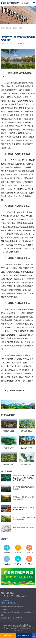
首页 (2, 28)
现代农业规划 (17, 28)
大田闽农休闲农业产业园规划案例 (13, 448)
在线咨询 (8, 635)
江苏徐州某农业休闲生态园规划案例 (13, 464)
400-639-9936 (23, 635)
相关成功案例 (8, 415)
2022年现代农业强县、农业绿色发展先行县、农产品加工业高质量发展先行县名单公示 (23, 478)
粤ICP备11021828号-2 (12, 628)
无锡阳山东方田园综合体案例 (11, 431)
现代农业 (8, 28)
